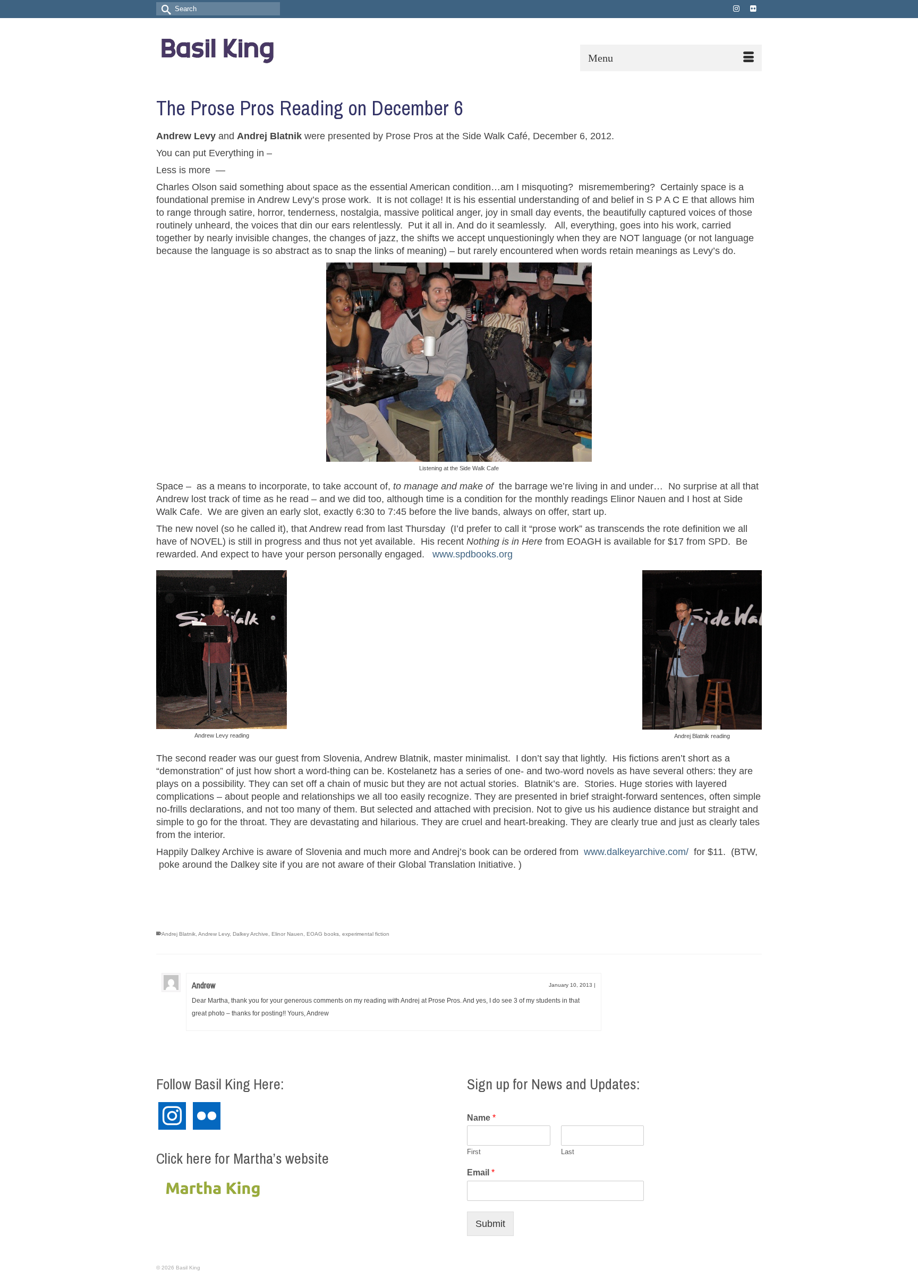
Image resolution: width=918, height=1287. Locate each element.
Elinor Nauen (287, 934)
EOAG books (323, 934)
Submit (490, 1223)
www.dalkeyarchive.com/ (636, 851)
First (474, 1152)
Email (481, 1172)
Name (481, 1117)
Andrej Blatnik (179, 934)
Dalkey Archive (250, 934)
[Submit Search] (164, 8)
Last (567, 1152)
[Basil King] (251, 48)
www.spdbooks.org (472, 554)
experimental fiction (365, 934)
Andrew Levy (214, 934)
